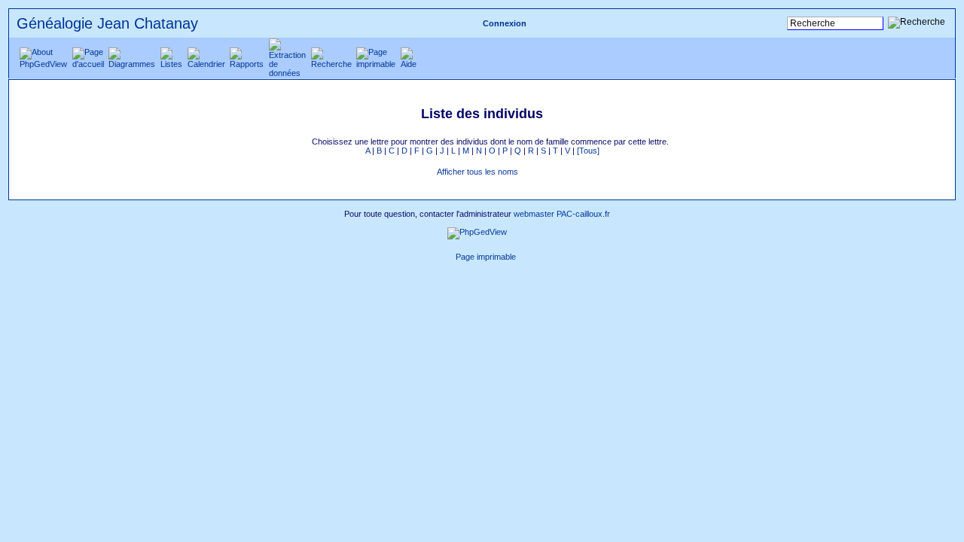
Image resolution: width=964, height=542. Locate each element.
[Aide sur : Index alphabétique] (303, 141)
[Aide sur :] (535, 171)
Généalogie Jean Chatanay (107, 23)
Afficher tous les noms (477, 171)
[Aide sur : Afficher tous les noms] (428, 171)
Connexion (504, 23)
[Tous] (588, 150)
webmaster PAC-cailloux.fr (562, 213)
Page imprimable (486, 256)
